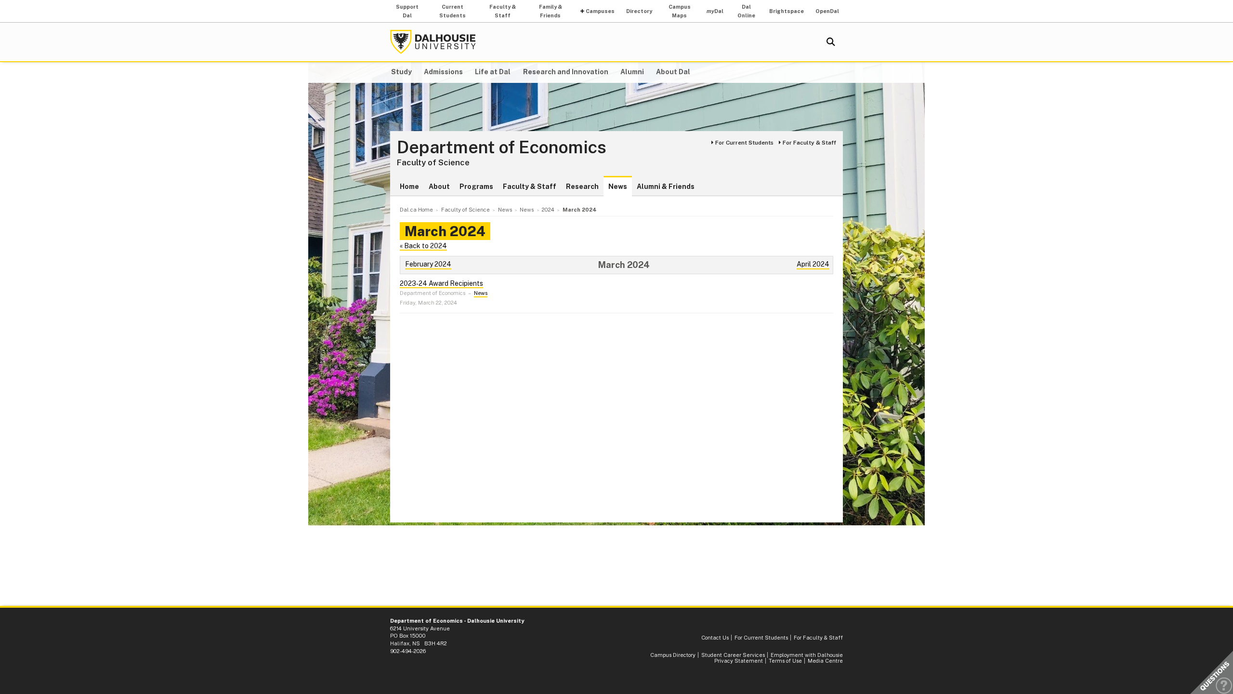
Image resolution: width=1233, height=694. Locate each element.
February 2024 (428, 264)
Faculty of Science (433, 162)
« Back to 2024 (423, 246)
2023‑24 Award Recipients (441, 283)
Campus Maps (680, 11)
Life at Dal (493, 72)
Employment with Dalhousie (807, 655)
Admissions (443, 72)
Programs (476, 186)
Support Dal (407, 11)
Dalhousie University (433, 42)
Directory (639, 11)
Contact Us (715, 637)
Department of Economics (501, 147)
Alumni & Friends (666, 186)
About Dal (673, 72)
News (617, 186)
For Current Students (744, 142)
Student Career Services (733, 655)
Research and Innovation (565, 72)
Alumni (632, 72)
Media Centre (825, 660)
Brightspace (786, 11)
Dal (715, 11)
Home (409, 186)
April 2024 (813, 264)
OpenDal (827, 11)
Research (582, 186)
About (439, 186)
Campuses (600, 11)
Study (401, 72)
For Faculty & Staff (809, 142)
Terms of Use (785, 660)
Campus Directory (672, 655)
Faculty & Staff (502, 11)
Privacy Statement (738, 660)
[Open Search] (831, 42)
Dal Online (746, 11)
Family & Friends (550, 11)
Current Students (452, 11)
